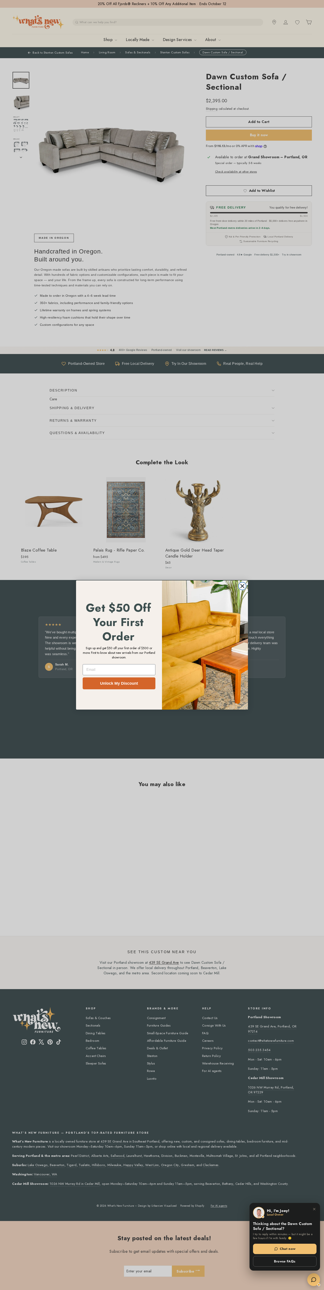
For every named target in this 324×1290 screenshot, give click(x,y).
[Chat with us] (313, 1279)
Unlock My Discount (119, 683)
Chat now (288, 1248)
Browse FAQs (284, 1261)
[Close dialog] (242, 586)
